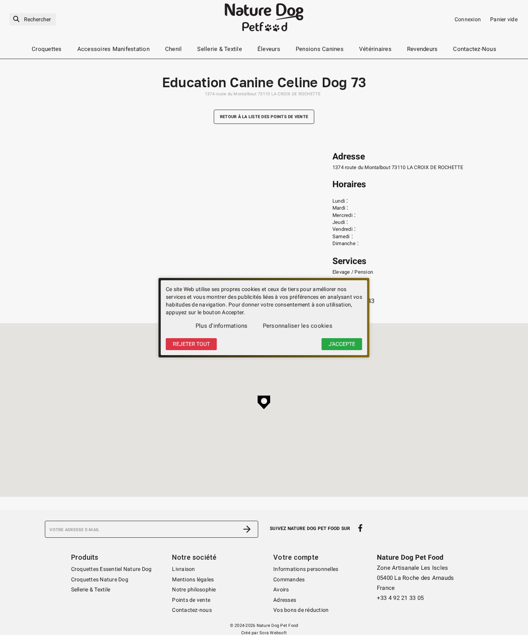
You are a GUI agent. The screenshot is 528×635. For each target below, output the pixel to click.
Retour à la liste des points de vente (264, 116)
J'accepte (342, 344)
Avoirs (281, 589)
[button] (264, 402)
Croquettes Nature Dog (99, 579)
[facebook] (360, 528)
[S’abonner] (247, 529)
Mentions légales (193, 579)
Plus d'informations (222, 325)
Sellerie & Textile (91, 589)
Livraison (183, 569)
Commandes (289, 579)
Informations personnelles (305, 569)
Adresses (284, 600)
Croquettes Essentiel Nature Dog (111, 569)
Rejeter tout (191, 344)
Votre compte (296, 557)
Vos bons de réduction (301, 610)
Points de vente (191, 600)
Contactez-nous (192, 610)
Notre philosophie (194, 589)
